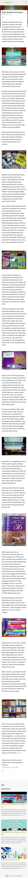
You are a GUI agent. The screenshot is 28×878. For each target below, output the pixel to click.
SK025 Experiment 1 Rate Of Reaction (10, 860)
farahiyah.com (8, 2)
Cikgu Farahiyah (6, 767)
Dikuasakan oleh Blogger (14, 876)
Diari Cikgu (15, 767)
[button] (3, 17)
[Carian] (26, 2)
